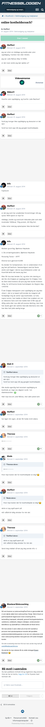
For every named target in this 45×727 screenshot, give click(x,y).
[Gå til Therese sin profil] (3, 435)
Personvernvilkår (20, 718)
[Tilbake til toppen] (22, 711)
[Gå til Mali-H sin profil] (3, 365)
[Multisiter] (3, 70)
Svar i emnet (22, 38)
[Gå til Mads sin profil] (3, 457)
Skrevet (16, 48)
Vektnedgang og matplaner (24, 31)
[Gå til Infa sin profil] (3, 185)
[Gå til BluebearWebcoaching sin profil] (3, 605)
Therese (11, 434)
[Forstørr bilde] (15, 392)
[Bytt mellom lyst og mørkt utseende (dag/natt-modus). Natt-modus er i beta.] (31, 720)
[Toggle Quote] (4, 372)
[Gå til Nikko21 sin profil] (3, 93)
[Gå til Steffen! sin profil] (3, 46)
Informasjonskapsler (20, 720)
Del (11, 696)
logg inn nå (22, 674)
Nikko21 (11, 92)
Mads (9, 456)
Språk (7, 718)
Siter (9, 71)
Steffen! (6, 29)
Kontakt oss (33, 718)
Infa (9, 183)
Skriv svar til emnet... (14, 685)
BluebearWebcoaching (17, 604)
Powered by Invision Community (22, 723)
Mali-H (10, 364)
